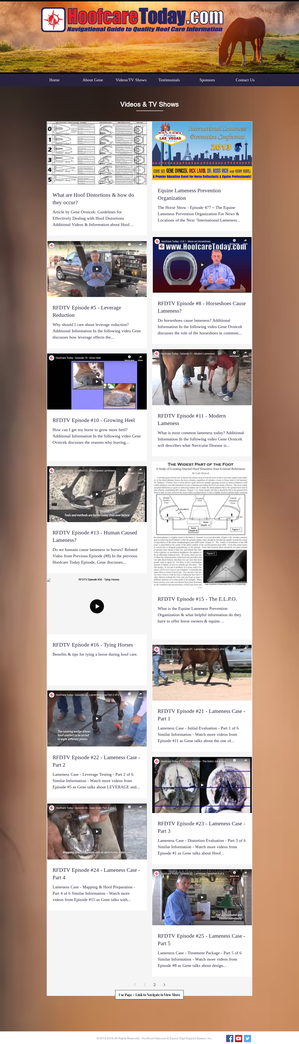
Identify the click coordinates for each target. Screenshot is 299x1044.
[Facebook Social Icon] (229, 1038)
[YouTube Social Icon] (238, 1038)
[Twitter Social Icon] (247, 1038)
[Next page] (164, 984)
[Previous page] (135, 984)
